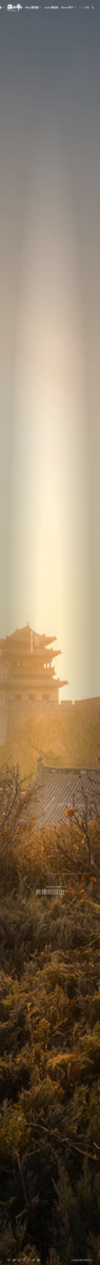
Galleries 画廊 (14, 7)
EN (87, 7)
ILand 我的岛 (51, 7)
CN (80, 7)
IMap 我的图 (32, 7)
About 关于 (67, 7)
